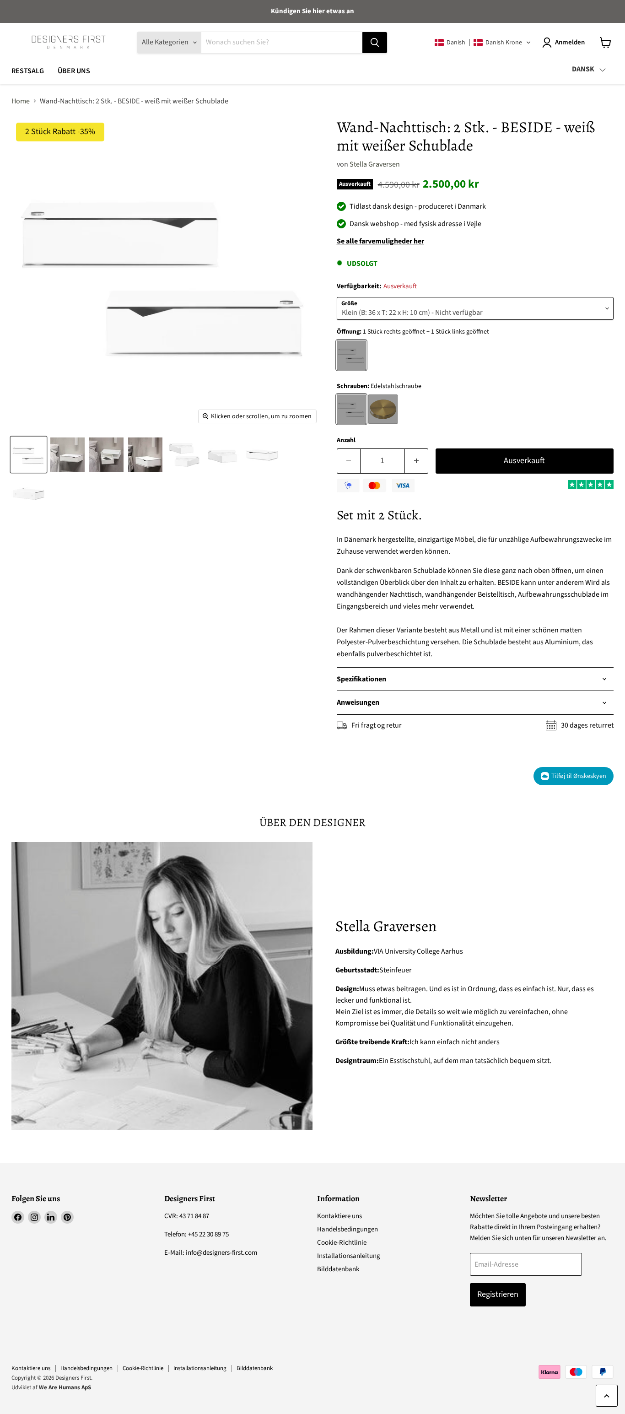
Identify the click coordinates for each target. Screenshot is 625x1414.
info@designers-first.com (221, 1252)
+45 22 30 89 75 (208, 1234)
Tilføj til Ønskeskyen (578, 776)
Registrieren (497, 1294)
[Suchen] (374, 42)
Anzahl (346, 440)
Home (20, 101)
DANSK (583, 69)
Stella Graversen (375, 164)
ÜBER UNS (74, 71)
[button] (483, 42)
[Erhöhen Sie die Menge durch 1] (416, 461)
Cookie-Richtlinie (341, 1242)
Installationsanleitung (348, 1256)
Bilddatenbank (338, 1269)
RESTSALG (27, 71)
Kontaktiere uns (339, 1216)
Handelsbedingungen (347, 1229)
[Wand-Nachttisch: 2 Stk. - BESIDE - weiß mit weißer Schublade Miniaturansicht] (29, 455)
